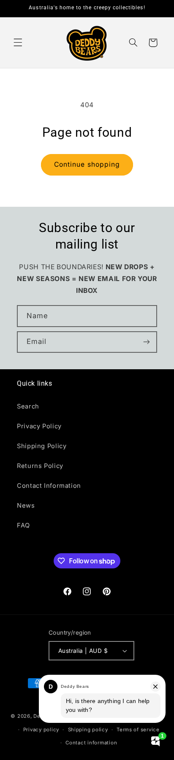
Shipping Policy (41, 446)
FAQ (23, 525)
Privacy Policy (39, 426)
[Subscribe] (146, 342)
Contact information (91, 743)
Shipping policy (88, 730)
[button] (17, 42)
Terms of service (138, 730)
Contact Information (49, 486)
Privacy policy (41, 730)
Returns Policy (40, 466)
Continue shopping (87, 164)
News (26, 505)
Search (28, 406)
